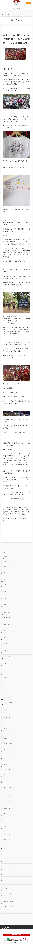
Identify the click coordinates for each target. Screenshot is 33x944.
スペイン (6, 820)
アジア (5, 561)
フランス (6, 826)
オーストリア (7, 774)
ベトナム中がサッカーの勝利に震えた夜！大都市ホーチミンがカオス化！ (16, 39)
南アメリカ (7, 717)
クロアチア (7, 839)
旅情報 (5, 556)
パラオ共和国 (7, 756)
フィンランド (7, 800)
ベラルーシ (7, 852)
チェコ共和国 (7, 787)
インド (5, 572)
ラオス (5, 663)
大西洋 (5, 888)
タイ (5, 630)
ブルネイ (6, 643)
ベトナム (6, 650)
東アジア (6, 580)
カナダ (5, 709)
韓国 (5, 598)
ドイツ (5, 872)
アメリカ (6, 692)
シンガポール (7, 624)
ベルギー (6, 879)
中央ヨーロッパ (8, 769)
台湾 (5, 591)
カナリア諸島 (7, 893)
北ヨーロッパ (7, 795)
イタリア (6, 813)
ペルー (5, 722)
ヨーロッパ (7, 764)
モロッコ (6, 683)
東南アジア (7, 612)
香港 (5, 604)
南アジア (6, 567)
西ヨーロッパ (7, 867)
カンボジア (7, 617)
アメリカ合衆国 (8, 702)
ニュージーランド (8, 749)
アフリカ (6, 672)
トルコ (5, 846)
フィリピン (7, 637)
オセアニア (7, 738)
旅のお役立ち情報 (8, 901)
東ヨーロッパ (7, 834)
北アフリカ (7, 678)
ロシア (5, 859)
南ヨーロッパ (7, 808)
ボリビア (6, 728)
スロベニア (7, 781)
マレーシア (7, 657)
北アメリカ (7, 697)
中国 (5, 585)
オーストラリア (8, 743)
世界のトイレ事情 (8, 906)
